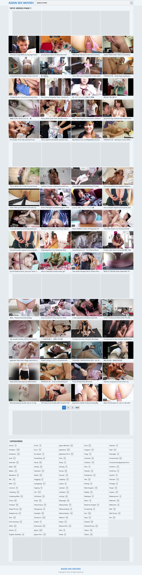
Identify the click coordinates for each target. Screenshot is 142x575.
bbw (12, 484)
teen (112, 450)
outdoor (89, 462)
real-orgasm (90, 488)
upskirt (113, 475)
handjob (39, 513)
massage (64, 501)
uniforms (114, 471)
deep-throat (15, 509)
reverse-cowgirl (91, 505)
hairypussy (39, 509)
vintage (113, 484)
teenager (114, 454)
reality (88, 492)
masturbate (65, 505)
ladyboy (63, 479)
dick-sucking (15, 522)
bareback (13, 475)
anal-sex (13, 462)
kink (62, 458)
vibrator (114, 479)
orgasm (89, 450)
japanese (64, 450)
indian (37, 522)
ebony (12, 530)
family (38, 467)
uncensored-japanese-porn (119, 462)
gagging (38, 479)
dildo (12, 526)
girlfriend (39, 496)
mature (63, 517)
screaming (89, 509)
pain (87, 467)
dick (12, 517)
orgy (87, 454)
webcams (114, 505)
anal (12, 458)
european (39, 454)
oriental (89, 458)
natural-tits (65, 526)
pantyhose (89, 475)
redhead (88, 496)
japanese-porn (66, 454)
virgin (113, 488)
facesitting (39, 458)
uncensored (115, 458)
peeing (88, 484)
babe (12, 467)
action (12, 445)
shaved (88, 522)
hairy (37, 501)
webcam (114, 501)
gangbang (39, 484)
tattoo (88, 534)
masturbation (65, 513)
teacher (113, 445)
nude (62, 534)
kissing (63, 467)
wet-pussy (114, 513)
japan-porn (39, 534)
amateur (14, 450)
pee (87, 479)
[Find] (131, 2)
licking (63, 496)
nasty (63, 522)
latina (62, 484)
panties (88, 471)
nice (62, 530)
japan (38, 530)
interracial (39, 526)
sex (87, 513)
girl (37, 492)
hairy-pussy (40, 505)
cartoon (13, 488)
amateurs (14, 454)
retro (87, 501)
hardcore (39, 517)
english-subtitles (16, 534)
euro (37, 450)
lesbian (63, 488)
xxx (112, 517)
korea (63, 471)
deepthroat (15, 513)
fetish (38, 475)
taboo (88, 530)
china (12, 501)
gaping (38, 488)
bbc (12, 479)
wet (112, 509)
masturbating (65, 509)
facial (37, 462)
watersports (115, 496)
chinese (13, 505)
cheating (14, 492)
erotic (37, 445)
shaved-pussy (91, 526)
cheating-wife (16, 496)
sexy (87, 517)
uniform (114, 467)
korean (63, 475)
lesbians (64, 492)
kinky (62, 462)
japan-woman (66, 445)
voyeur (113, 492)
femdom (39, 471)
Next (77, 407)
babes (13, 471)
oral (87, 445)
